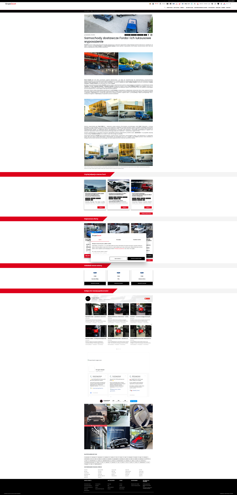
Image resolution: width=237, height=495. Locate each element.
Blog (92, 11)
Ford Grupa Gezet (116, 376)
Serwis (182, 7)
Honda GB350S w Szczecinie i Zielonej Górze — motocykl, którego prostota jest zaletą (140, 338)
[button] (85, 324)
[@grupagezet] (101, 401)
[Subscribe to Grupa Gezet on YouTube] (148, 298)
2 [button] (118, 349)
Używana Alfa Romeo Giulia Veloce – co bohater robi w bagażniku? (118, 316)
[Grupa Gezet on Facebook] (91, 368)
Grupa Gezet (95, 298)
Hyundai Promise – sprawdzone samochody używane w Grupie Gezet (96, 316)
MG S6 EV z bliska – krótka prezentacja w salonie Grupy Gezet (96, 338)
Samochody (170, 7)
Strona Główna (87, 11)
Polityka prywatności (119, 248)
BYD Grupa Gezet (136, 376)
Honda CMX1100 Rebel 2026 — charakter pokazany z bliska (118, 338)
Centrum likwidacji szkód (200, 7)
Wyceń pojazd (189, 7)
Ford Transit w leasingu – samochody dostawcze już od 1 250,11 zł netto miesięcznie (142, 195)
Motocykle (176, 7)
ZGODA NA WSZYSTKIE (136, 258)
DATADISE (231, 493)
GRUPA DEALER (226, 493)
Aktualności (211, 7)
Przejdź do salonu (95, 283)
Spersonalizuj (118, 258)
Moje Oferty (231, 1)
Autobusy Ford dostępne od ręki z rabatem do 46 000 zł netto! (117, 194)
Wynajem (218, 7)
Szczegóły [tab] (118, 239)
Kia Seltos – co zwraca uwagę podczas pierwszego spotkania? (140, 316)
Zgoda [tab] (100, 239)
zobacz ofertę (147, 255)
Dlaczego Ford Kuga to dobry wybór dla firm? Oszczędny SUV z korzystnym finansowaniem (94, 195)
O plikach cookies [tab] (137, 239)
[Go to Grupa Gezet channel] (87, 298)
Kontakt (228, 7)
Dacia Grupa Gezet (97, 376)
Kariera (223, 7)
